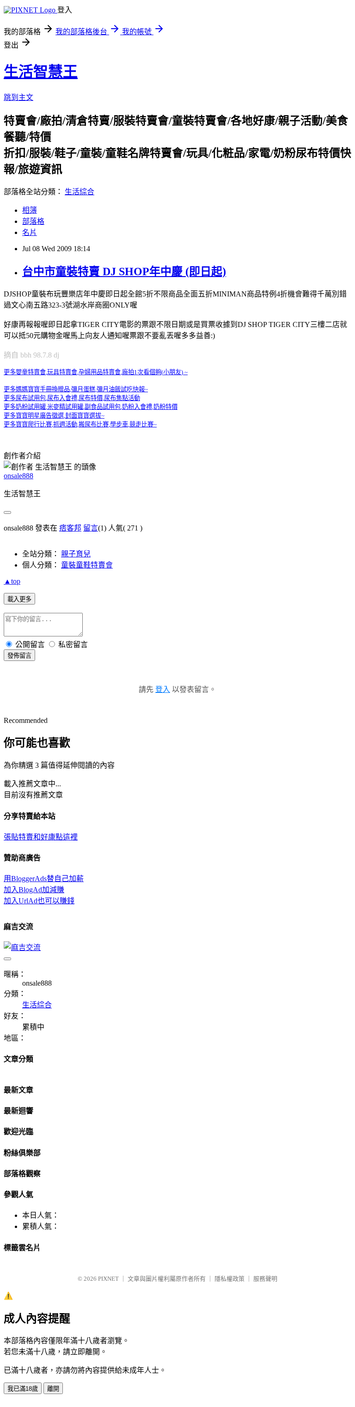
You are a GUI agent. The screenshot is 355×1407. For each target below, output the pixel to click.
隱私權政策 (229, 1278)
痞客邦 (70, 528)
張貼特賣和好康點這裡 (41, 837)
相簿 (29, 210)
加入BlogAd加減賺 (34, 890)
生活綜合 (79, 192)
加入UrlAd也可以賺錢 (39, 901)
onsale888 (18, 476)
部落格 (33, 221)
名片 (29, 232)
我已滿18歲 (22, 1388)
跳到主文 (18, 97)
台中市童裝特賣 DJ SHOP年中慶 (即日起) (124, 271)
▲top (12, 581)
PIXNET (108, 1278)
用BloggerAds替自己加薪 (44, 878)
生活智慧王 (41, 71)
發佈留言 (19, 655)
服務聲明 (265, 1278)
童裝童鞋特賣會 (87, 565)
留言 (90, 528)
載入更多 (19, 599)
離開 (53, 1388)
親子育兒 (76, 554)
